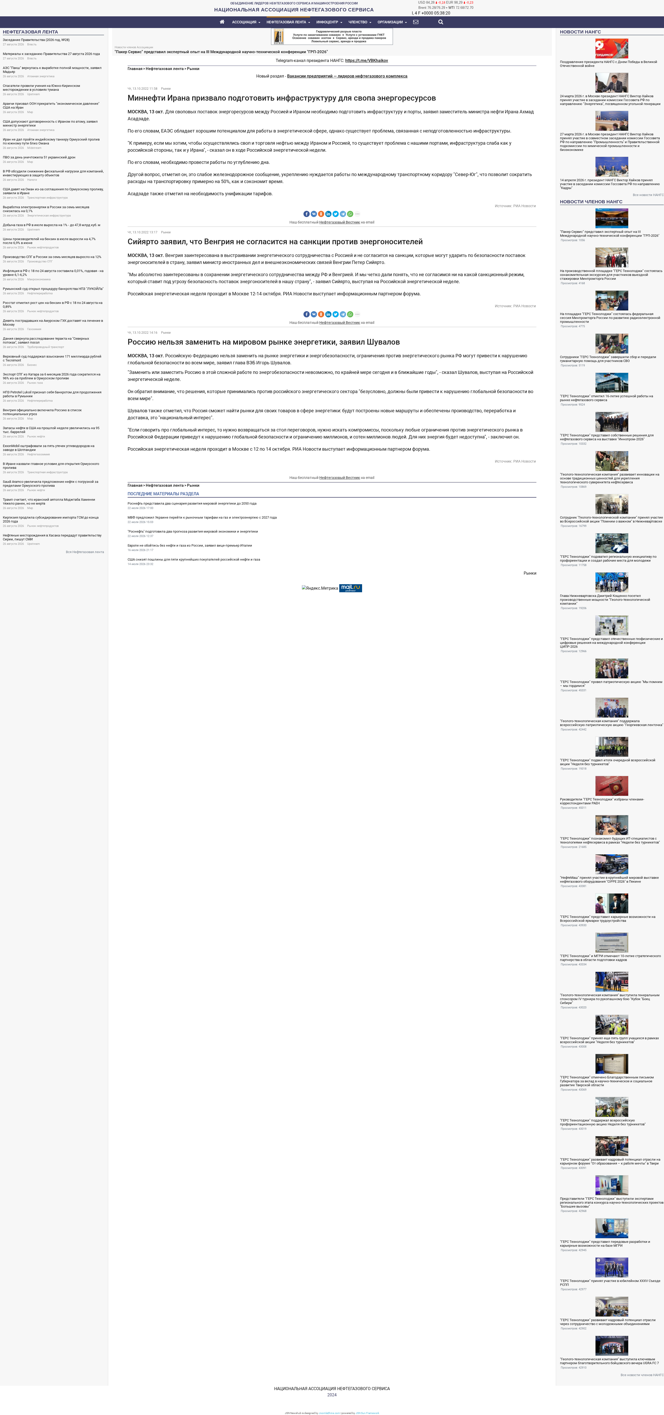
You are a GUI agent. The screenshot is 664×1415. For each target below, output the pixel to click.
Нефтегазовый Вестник (339, 222)
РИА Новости (524, 206)
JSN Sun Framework (367, 1413)
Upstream (33, 94)
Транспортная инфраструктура (47, 197)
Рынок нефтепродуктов (43, 247)
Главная (135, 68)
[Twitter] (336, 214)
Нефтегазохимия (38, 454)
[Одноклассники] (321, 214)
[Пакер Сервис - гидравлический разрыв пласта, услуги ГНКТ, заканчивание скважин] (332, 36)
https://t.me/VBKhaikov (366, 60)
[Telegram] (343, 214)
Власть (32, 44)
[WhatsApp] (350, 214)
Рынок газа (35, 383)
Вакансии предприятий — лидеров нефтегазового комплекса (347, 76)
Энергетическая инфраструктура (49, 215)
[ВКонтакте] (314, 214)
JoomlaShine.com (329, 1413)
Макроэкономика (39, 279)
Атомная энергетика (40, 76)
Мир (30, 112)
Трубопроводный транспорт (45, 347)
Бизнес (32, 365)
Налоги (32, 180)
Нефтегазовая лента (165, 68)
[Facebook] (306, 214)
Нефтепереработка (40, 293)
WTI (451, 8)
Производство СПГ (40, 261)
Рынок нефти (36, 436)
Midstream (34, 148)
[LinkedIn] (328, 214)
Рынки (193, 68)
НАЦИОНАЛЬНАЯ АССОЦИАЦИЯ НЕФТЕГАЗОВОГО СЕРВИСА (332, 1388)
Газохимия (34, 329)
